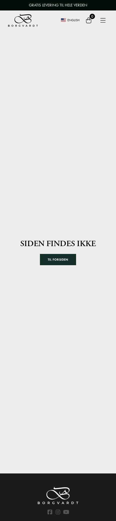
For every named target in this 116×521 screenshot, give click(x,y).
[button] (58, 259)
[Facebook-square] (50, 512)
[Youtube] (66, 512)
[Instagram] (58, 512)
